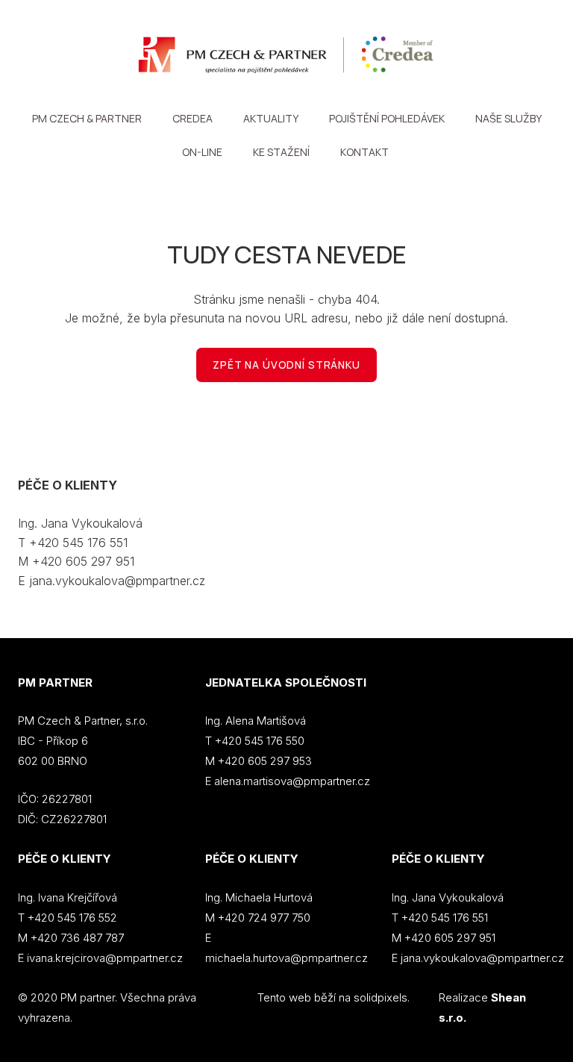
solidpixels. (382, 997)
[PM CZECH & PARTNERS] (286, 55)
